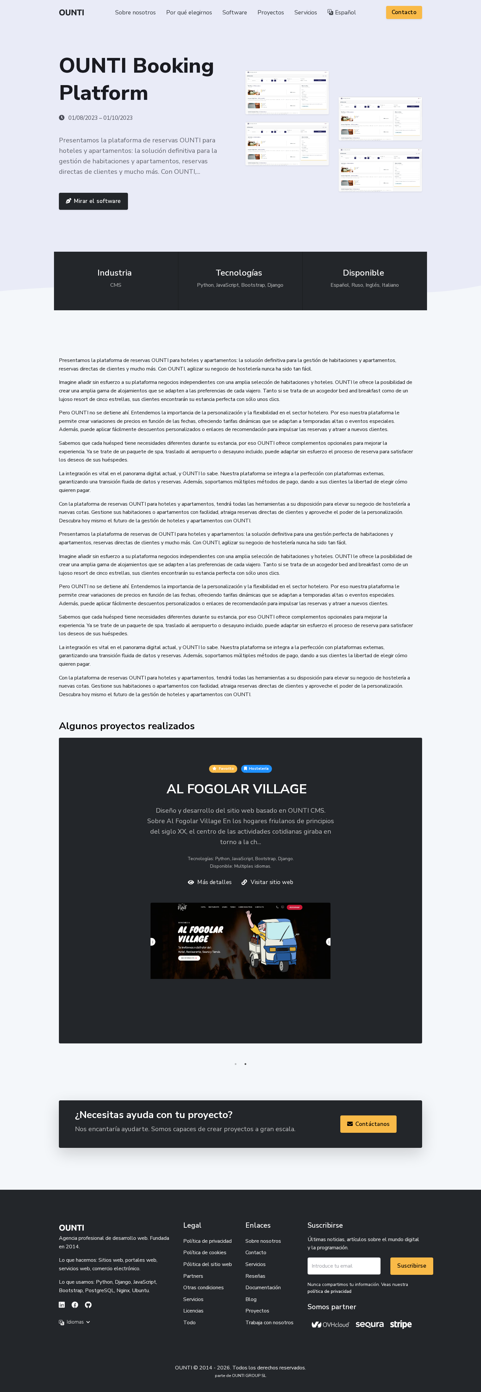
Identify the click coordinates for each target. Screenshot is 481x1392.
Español (344, 12)
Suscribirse (411, 1266)
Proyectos (271, 12)
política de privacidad (329, 1291)
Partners (193, 1276)
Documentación (263, 1287)
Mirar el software (97, 201)
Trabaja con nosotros (269, 1322)
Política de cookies (204, 1252)
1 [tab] (235, 1064)
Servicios (305, 12)
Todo (189, 1322)
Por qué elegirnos (189, 12)
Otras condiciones (203, 1287)
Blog (251, 1299)
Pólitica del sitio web (207, 1264)
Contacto (404, 12)
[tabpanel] (240, 898)
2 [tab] (245, 1064)
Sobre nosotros (135, 12)
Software (235, 12)
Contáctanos (372, 1124)
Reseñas (255, 1276)
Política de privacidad (207, 1241)
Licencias (193, 1310)
